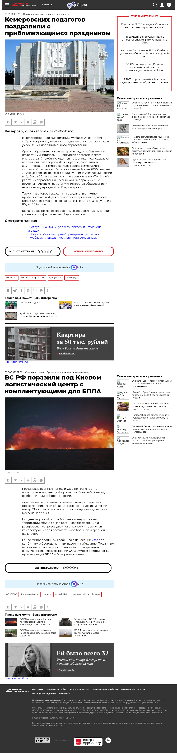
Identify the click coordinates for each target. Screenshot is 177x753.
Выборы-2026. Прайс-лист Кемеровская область (119, 690)
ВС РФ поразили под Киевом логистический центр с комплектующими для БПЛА (144, 67)
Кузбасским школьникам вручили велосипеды (63, 237)
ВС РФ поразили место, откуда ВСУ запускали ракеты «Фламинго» (91, 633)
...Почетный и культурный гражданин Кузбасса (63, 234)
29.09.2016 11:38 (12, 14)
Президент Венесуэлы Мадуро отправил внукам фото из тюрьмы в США (144, 39)
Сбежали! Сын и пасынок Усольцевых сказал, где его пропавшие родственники (152, 384)
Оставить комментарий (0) (88, 251)
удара (96, 540)
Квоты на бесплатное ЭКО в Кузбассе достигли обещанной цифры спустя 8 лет (144, 53)
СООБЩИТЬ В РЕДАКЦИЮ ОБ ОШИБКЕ (51, 693)
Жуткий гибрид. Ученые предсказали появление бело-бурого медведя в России (152, 395)
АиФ (22, 114)
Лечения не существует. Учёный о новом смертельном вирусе (150, 126)
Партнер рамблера (62, 740)
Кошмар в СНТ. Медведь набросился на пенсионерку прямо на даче (144, 26)
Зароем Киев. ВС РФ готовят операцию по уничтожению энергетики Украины (89, 622)
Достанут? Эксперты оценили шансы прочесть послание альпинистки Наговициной (152, 429)
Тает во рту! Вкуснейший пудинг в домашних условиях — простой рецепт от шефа (150, 406)
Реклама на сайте (56, 690)
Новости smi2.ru (16, 361)
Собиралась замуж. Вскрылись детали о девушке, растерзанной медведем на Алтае (149, 440)
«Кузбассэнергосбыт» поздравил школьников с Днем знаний (92, 304)
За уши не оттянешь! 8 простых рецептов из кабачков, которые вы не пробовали (152, 151)
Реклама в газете (79, 690)
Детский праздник (30, 302)
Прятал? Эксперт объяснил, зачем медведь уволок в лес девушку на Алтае (150, 418)
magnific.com (12, 472)
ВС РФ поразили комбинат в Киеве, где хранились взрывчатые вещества (38, 633)
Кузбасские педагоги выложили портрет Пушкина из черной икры (38, 315)
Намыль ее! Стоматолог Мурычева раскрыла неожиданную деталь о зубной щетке (150, 140)
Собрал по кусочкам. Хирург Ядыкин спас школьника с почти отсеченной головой (152, 105)
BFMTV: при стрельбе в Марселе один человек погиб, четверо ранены (144, 81)
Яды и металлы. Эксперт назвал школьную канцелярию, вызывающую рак (149, 162)
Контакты (37, 690)
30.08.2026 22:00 (13, 372)
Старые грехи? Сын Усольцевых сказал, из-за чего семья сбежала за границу (151, 117)
